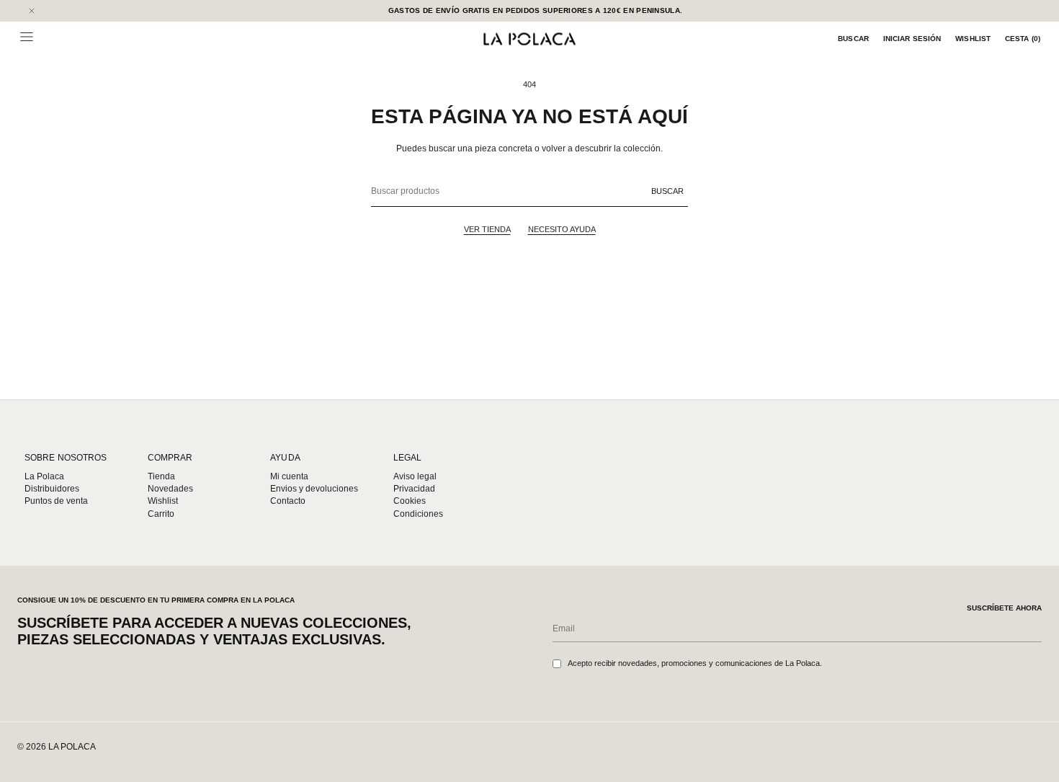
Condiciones (418, 514)
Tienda (161, 476)
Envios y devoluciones (314, 489)
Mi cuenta (289, 476)
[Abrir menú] (27, 37)
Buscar (853, 39)
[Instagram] (986, 750)
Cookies (409, 501)
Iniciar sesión (912, 39)
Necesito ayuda (562, 229)
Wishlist (973, 39)
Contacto (287, 501)
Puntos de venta (56, 501)
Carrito (161, 514)
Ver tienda (487, 229)
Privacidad (414, 489)
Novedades (170, 489)
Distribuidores (51, 489)
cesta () (1022, 39)
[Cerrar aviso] (31, 11)
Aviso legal (415, 476)
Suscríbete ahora (1004, 608)
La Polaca (44, 476)
